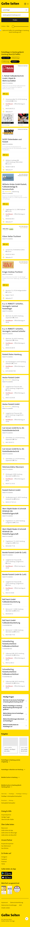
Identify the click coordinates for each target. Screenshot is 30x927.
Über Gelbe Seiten (7, 824)
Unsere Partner (6, 840)
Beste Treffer (6, 58)
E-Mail (6, 94)
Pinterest (4, 861)
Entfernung (5, 61)
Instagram (4, 857)
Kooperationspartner (7, 843)
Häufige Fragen (5, 817)
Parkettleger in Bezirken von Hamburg (12, 769)
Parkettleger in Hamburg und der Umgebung (10, 761)
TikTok (3, 864)
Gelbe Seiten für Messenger (9, 833)
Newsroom (4, 828)
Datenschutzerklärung (16, 902)
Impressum (4, 902)
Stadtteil (14, 61)
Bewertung (15, 58)
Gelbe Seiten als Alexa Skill (8, 835)
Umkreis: (5, 26)
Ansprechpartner (6, 815)
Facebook (4, 859)
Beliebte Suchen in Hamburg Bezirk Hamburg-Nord (11, 786)
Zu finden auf (6, 853)
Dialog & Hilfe (6, 811)
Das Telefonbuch (6, 846)
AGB (20, 905)
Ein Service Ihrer (8, 920)
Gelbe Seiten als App (7, 830)
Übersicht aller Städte (7, 819)
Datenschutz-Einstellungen (9, 905)
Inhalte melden (5, 908)
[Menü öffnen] (28, 4)
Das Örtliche (4, 848)
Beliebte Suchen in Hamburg (9, 777)
